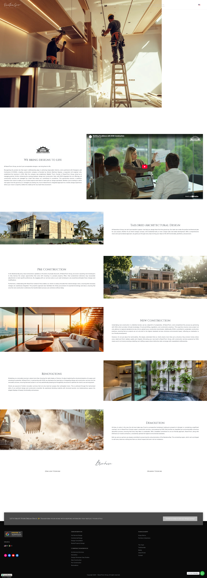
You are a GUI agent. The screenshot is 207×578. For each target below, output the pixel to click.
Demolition (74, 555)
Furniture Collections (144, 538)
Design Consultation (77, 540)
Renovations (74, 565)
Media (140, 550)
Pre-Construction (76, 562)
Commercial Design (76, 538)
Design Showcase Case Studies (80, 557)
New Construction (76, 560)
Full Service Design (76, 535)
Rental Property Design (78, 543)
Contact (140, 555)
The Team (141, 545)
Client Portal (141, 552)
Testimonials (142, 547)
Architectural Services (77, 552)
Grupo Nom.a (142, 535)
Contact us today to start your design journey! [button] (180, 519)
